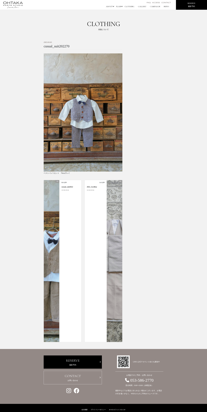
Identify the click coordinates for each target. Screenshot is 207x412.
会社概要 (85, 409)
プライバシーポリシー (98, 409)
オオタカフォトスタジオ (117, 409)
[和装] (114, 261)
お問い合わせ (73, 377)
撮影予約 (73, 362)
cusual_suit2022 (67, 187)
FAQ (149, 2)
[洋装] (51, 261)
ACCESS (156, 2)
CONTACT (166, 2)
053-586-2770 (142, 380)
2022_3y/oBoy (92, 187)
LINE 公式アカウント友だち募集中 (146, 362)
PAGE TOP (199, 396)
